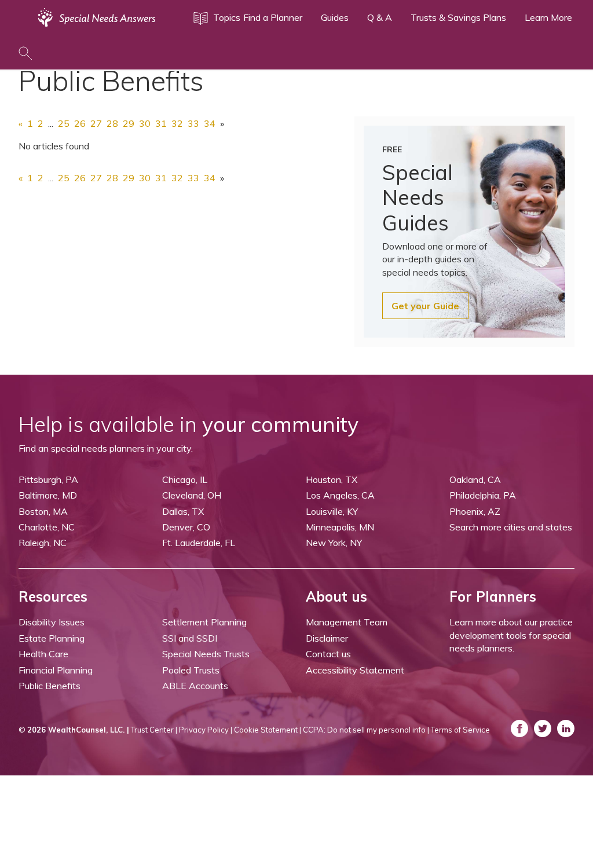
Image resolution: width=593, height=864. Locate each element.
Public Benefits (49, 685)
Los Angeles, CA (340, 495)
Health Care (43, 654)
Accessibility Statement (355, 670)
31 (161, 123)
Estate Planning (52, 638)
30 (145, 123)
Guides (335, 17)
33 (193, 123)
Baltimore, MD (48, 495)
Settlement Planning (204, 622)
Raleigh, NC (43, 542)
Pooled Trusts (190, 670)
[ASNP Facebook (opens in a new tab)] (519, 728)
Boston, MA (43, 511)
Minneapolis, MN (340, 527)
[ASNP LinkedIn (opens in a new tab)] (565, 728)
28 (112, 123)
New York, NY (334, 542)
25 (63, 123)
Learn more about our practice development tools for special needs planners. (511, 635)
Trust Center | (154, 729)
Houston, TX (331, 479)
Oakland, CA (475, 479)
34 (209, 123)
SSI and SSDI (189, 638)
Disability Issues (52, 622)
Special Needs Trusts (206, 654)
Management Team (346, 622)
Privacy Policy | (205, 729)
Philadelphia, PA (482, 495)
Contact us (328, 654)
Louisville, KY (332, 511)
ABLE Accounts (195, 685)
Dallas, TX (183, 511)
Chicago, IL (184, 479)
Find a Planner (272, 17)
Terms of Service (460, 729)
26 (80, 123)
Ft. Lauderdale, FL (198, 542)
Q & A (379, 17)
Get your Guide (425, 306)
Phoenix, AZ (474, 511)
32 (177, 123)
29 (128, 123)
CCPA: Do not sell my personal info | (366, 729)
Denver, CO (186, 527)
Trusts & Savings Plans (458, 17)
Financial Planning (56, 670)
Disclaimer (327, 638)
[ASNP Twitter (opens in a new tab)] (542, 728)
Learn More (548, 17)
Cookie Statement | (267, 729)
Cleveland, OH (191, 495)
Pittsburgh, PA (48, 479)
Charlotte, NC (47, 527)
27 (96, 123)
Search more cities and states (510, 527)
